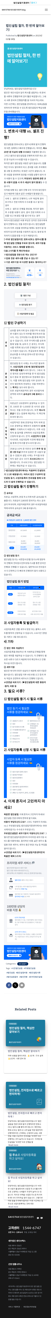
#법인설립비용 (22, 972)
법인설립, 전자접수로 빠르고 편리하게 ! (25, 1114)
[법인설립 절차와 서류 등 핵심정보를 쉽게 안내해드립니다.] (14, 10)
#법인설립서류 (35, 972)
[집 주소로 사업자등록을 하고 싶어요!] (25, 1159)
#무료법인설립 (29, 968)
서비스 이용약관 (14, 1306)
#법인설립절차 (12, 976)
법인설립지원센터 (21, 3)
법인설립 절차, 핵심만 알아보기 (24, 1051)
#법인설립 (11, 972)
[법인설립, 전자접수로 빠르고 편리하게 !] (25, 1094)
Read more (13, 1144)
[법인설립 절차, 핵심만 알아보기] (25, 1032)
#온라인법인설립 (35, 976)
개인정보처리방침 (29, 1306)
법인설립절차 (22, 964)
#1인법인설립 (17, 968)
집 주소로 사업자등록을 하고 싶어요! (25, 1179)
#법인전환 (23, 976)
